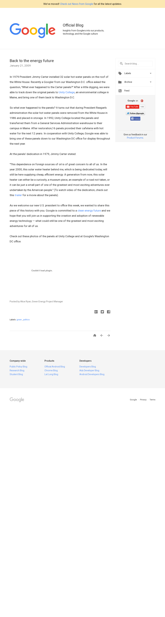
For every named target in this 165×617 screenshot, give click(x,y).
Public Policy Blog (18, 366)
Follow (137, 119)
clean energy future (89, 210)
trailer (18, 195)
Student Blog (16, 374)
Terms (152, 399)
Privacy (143, 399)
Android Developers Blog (91, 374)
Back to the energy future (32, 61)
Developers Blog (87, 366)
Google (133, 399)
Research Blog (17, 370)
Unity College (67, 92)
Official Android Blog (54, 366)
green (19, 320)
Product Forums (135, 137)
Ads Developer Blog (89, 370)
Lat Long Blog (51, 374)
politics (26, 320)
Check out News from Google (76, 3)
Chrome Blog (51, 370)
